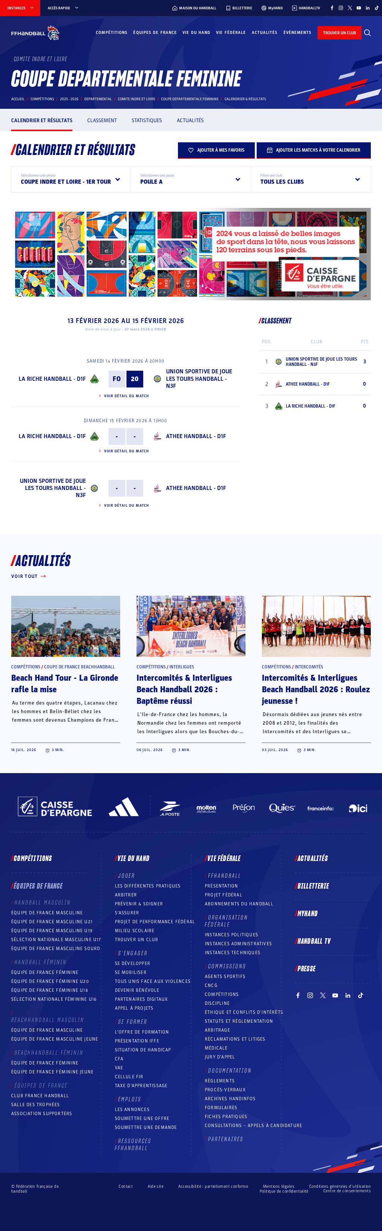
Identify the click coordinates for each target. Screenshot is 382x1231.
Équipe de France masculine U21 (52, 921)
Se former (132, 1022)
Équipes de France (155, 32)
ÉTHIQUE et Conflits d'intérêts (244, 1012)
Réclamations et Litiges (235, 1039)
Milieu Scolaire (135, 930)
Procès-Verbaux (225, 1089)
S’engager (133, 953)
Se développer (133, 963)
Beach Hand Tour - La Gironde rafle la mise (64, 684)
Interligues (181, 667)
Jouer (126, 876)
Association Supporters (41, 1113)
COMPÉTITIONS (222, 994)
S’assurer (127, 912)
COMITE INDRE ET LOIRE (136, 99)
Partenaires (226, 1139)
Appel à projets (134, 1008)
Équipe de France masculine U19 (52, 930)
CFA (119, 1058)
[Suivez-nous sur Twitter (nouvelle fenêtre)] (350, 8)
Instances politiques (231, 934)
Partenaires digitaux (141, 999)
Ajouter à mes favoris (220, 150)
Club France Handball (40, 1095)
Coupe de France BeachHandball (79, 667)
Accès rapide (59, 8)
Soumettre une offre (142, 1118)
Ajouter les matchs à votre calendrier (318, 150)
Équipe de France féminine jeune (52, 1072)
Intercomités (309, 667)
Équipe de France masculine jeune (54, 1039)
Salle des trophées (35, 1104)
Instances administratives (238, 943)
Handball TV (314, 941)
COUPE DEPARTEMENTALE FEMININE (190, 99)
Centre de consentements (347, 1191)
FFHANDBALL (224, 876)
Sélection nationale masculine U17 (56, 939)
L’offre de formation (142, 1032)
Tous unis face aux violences (153, 981)
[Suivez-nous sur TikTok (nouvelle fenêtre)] (377, 8)
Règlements (220, 1080)
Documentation (230, 1071)
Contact (126, 1186)
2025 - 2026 (69, 99)
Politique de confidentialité (284, 1191)
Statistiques (147, 120)
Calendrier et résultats (41, 120)
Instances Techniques (232, 952)
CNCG (211, 985)
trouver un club (339, 33)
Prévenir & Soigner (139, 903)
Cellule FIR (129, 1076)
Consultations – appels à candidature (253, 1125)
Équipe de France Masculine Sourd (55, 948)
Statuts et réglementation (239, 1021)
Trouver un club (137, 939)
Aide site (155, 1186)
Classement (102, 120)
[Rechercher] (367, 32)
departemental (98, 99)
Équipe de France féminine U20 (50, 981)
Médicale (216, 1048)
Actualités (265, 32)
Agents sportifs (225, 976)
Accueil (18, 99)
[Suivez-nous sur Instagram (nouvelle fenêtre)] (341, 8)
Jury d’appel (220, 1057)
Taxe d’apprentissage (141, 1085)
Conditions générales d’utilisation (340, 1186)
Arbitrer (126, 895)
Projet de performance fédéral (155, 921)
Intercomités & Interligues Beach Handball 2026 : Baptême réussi (184, 689)
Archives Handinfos (230, 1098)
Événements (298, 32)
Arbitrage (217, 1030)
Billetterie (313, 886)
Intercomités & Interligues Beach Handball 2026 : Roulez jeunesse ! (316, 689)
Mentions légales (278, 1186)
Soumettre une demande (146, 1127)
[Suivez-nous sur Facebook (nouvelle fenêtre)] (332, 8)
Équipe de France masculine (47, 912)
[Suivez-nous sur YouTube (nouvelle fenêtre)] (359, 8)
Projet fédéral (223, 895)
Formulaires (221, 1107)
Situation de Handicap (143, 1050)
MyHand (308, 914)
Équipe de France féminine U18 (49, 990)
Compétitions (112, 32)
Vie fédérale (231, 32)
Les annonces (132, 1109)
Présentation (221, 886)
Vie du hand (196, 32)
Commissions (227, 966)
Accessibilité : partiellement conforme (213, 1186)
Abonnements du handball (239, 903)
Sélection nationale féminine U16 (54, 999)
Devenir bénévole (137, 990)
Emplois (129, 1099)
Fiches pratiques (226, 1116)
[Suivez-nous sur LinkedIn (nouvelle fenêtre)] (368, 8)
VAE (119, 1067)
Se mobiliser (131, 972)
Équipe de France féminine (44, 972)
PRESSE (307, 969)
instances (16, 8)
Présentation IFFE (137, 1041)
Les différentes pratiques (148, 886)
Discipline (217, 1003)
